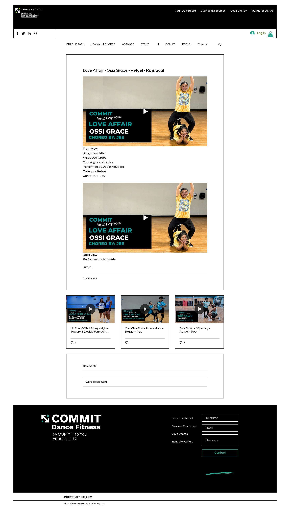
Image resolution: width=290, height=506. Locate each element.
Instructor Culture (182, 441)
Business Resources (184, 426)
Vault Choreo (180, 434)
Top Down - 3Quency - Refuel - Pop (194, 330)
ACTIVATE (128, 44)
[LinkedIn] (29, 33)
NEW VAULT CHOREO (103, 44)
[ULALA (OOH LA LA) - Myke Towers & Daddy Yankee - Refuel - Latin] (90, 309)
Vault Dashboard (182, 418)
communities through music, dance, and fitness (30, 15)
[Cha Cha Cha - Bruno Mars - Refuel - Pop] (145, 309)
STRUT (145, 44)
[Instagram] (35, 33)
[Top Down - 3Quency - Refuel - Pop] (199, 309)
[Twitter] (23, 33)
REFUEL (186, 44)
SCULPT (171, 44)
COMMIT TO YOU (31, 9)
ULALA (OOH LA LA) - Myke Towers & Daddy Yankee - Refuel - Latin (89, 330)
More (201, 44)
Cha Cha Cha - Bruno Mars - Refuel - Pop (144, 330)
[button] (270, 34)
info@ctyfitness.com (78, 496)
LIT (157, 44)
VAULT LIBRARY (75, 44)
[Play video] (145, 111)
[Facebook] (17, 33)
